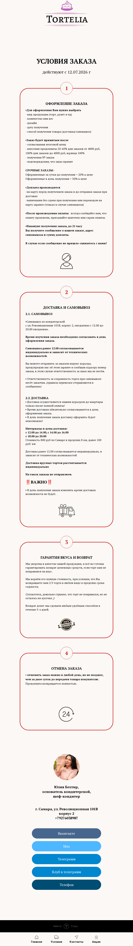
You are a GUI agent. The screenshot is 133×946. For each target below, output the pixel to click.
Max (66, 846)
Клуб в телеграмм (66, 872)
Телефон (67, 884)
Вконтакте (66, 833)
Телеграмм (67, 859)
